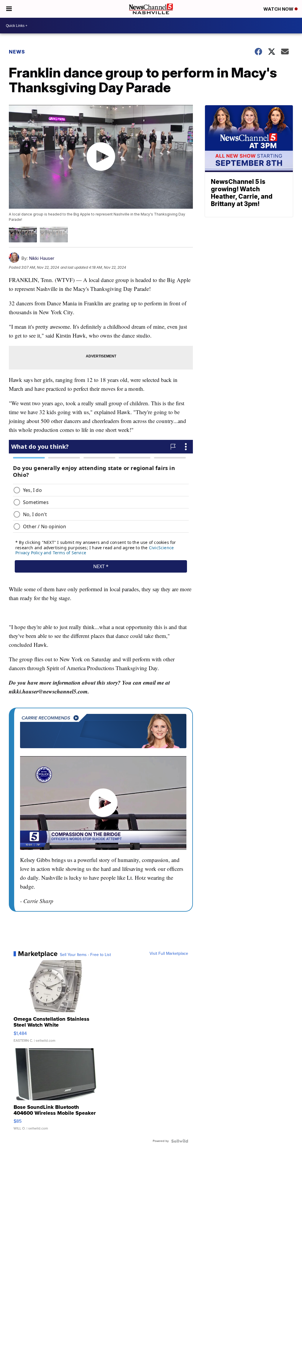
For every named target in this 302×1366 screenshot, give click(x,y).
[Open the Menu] (9, 9)
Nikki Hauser (41, 258)
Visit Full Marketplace (169, 954)
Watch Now (279, 9)
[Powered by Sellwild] (179, 1141)
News (17, 52)
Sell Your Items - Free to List (85, 955)
